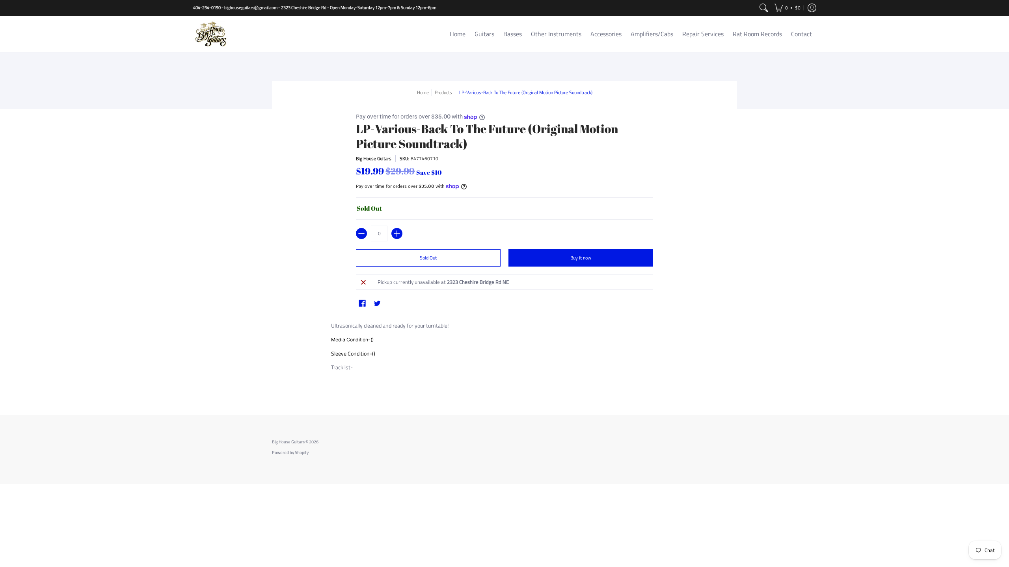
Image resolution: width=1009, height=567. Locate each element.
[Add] (396, 233)
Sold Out (428, 257)
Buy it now (580, 257)
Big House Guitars (373, 158)
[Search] (764, 8)
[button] (787, 8)
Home (423, 92)
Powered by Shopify (290, 452)
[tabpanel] (504, 354)
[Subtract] (361, 233)
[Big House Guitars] (211, 34)
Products (443, 92)
